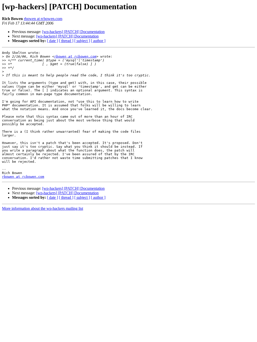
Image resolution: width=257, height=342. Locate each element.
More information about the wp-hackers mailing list (42, 208)
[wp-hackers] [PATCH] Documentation (73, 32)
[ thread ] (66, 41)
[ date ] (52, 41)
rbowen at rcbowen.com (43, 19)
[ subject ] (82, 41)
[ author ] (98, 41)
